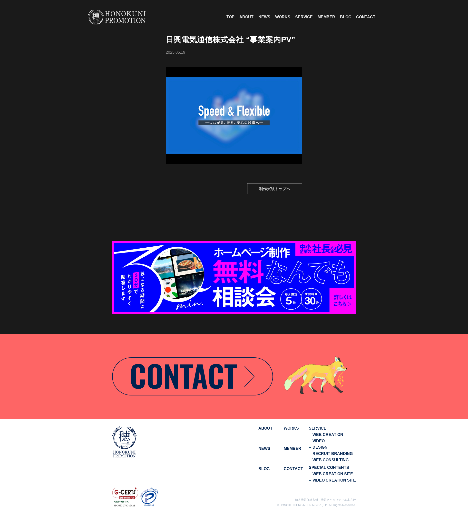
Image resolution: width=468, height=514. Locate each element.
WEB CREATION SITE (332, 474)
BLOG (345, 17)
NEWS (264, 17)
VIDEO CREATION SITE (334, 480)
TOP (230, 17)
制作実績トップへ (274, 189)
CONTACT (365, 17)
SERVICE (304, 17)
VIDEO (318, 441)
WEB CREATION (327, 435)
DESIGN (320, 447)
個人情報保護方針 (306, 499)
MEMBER (326, 17)
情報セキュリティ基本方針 (338, 499)
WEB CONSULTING (330, 460)
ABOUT (246, 17)
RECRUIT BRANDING (332, 454)
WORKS (282, 17)
